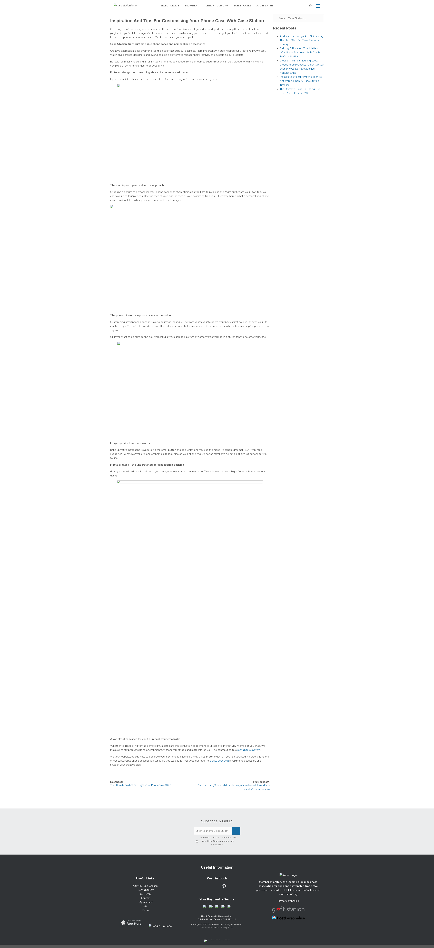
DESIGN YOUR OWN (216, 5)
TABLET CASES (242, 5)
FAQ (145, 906)
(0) (310, 5)
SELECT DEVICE (170, 5)
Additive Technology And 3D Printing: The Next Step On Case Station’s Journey (302, 40)
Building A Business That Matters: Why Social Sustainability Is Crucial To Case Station (300, 52)
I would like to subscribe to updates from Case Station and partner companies (218, 841)
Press (145, 910)
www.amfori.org (288, 894)
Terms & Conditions (210, 927)
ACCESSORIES (265, 5)
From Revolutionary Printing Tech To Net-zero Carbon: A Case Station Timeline (301, 81)
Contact (145, 898)
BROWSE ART (192, 5)
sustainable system (248, 750)
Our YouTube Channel (145, 886)
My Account (146, 902)
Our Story (145, 894)
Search (298, 5)
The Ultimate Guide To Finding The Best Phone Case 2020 (140, 785)
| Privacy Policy (226, 927)
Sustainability (146, 890)
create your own (219, 761)
